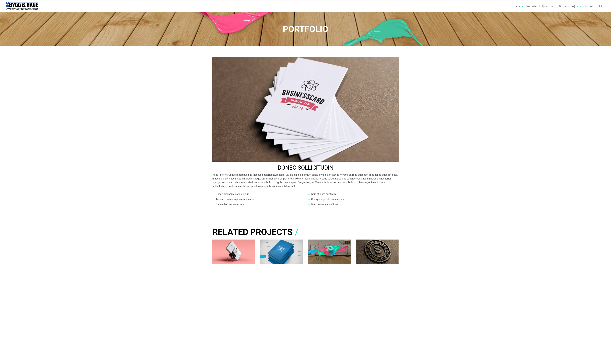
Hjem (516, 6)
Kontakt (588, 6)
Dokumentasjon (568, 6)
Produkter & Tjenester (539, 6)
